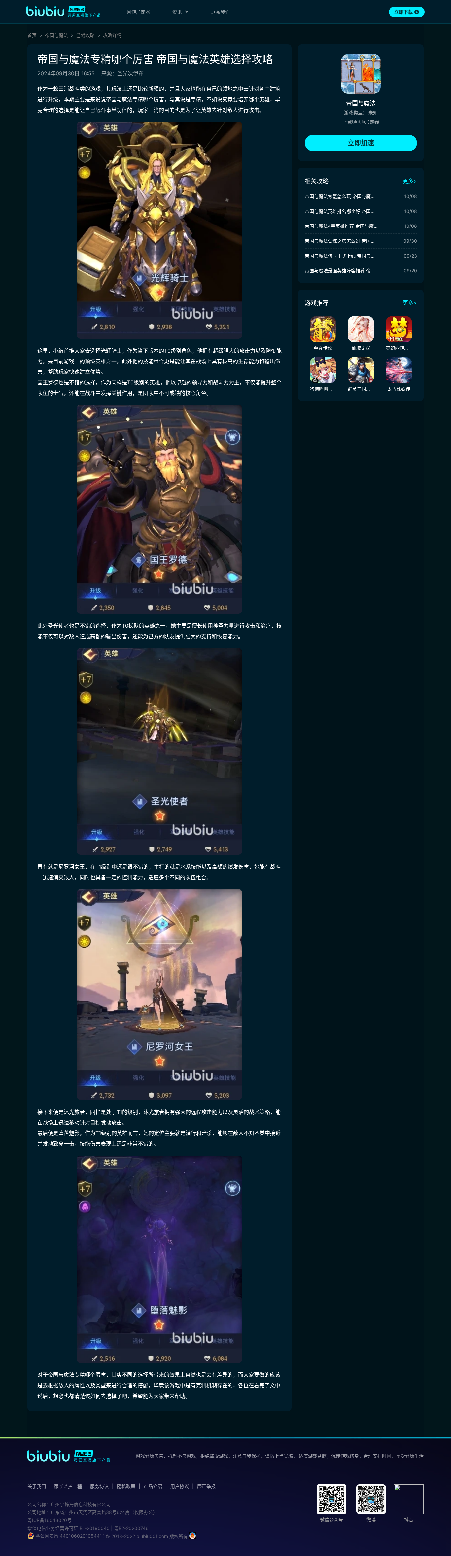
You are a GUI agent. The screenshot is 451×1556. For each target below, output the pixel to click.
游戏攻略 (85, 35)
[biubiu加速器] (63, 11)
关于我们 (36, 1486)
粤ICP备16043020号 (49, 1520)
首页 (32, 35)
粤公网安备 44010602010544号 (69, 1536)
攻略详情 (112, 35)
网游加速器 (138, 12)
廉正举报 (206, 1486)
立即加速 (361, 143)
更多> (410, 181)
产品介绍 (153, 1486)
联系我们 (220, 12)
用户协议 (179, 1486)
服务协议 (99, 1486)
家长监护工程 (68, 1486)
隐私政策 (126, 1486)
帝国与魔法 (56, 35)
